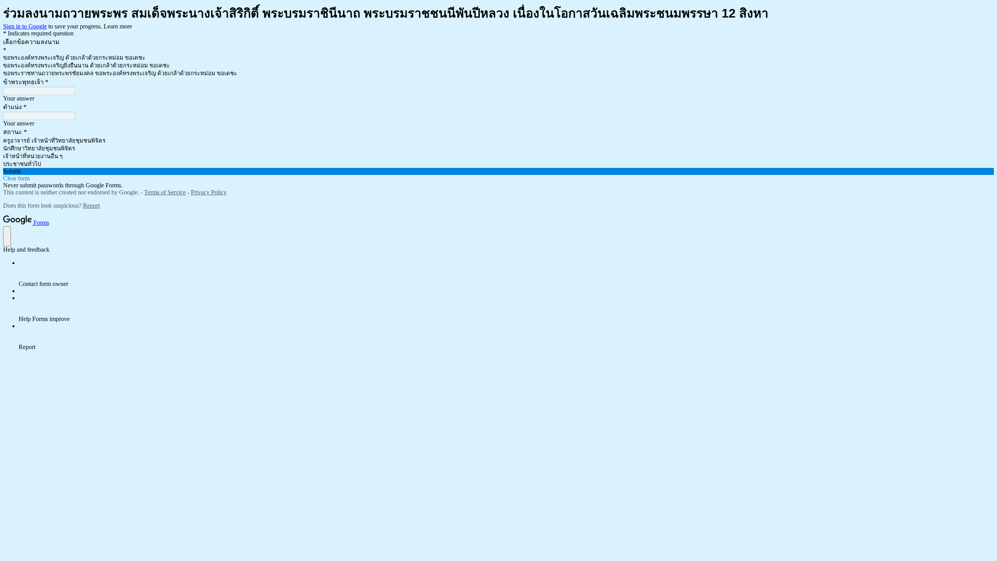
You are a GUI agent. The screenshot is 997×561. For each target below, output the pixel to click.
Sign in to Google (25, 26)
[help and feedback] (7, 236)
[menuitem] (506, 273)
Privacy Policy (209, 192)
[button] (498, 171)
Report (91, 205)
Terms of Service (165, 192)
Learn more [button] (118, 26)
